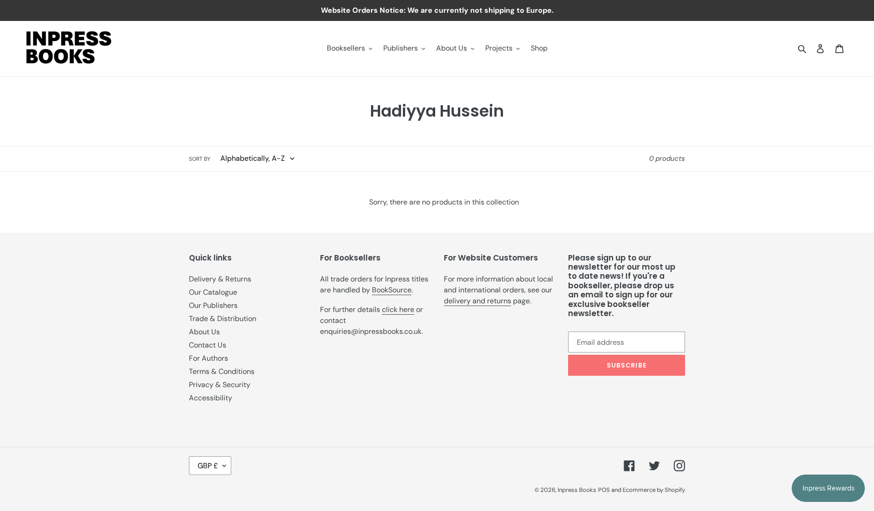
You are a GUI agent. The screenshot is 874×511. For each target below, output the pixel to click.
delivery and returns (477, 301)
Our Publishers (213, 305)
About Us (204, 332)
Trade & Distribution (222, 318)
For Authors (208, 358)
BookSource (392, 290)
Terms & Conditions (221, 371)
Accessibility (210, 398)
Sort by (199, 159)
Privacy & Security (219, 384)
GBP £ (208, 465)
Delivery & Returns (220, 279)
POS (604, 490)
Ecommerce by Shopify (654, 490)
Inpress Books (577, 490)
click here (398, 309)
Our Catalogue (213, 292)
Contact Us (207, 345)
